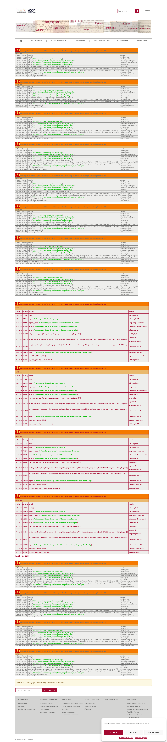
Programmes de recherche (49, 706)
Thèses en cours (89, 704)
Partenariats (44, 709)
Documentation (124, 41)
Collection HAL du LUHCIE (136, 704)
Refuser (133, 732)
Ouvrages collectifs (134, 706)
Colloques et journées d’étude (72, 704)
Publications (142, 41)
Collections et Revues (135, 715)
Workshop (65, 709)
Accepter (113, 732)
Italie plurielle (134, 718)
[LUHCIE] (26, 10)
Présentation (36, 41)
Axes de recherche (46, 704)
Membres (21, 706)
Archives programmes (47, 712)
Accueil (21, 41)
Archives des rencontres (70, 715)
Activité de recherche (59, 41)
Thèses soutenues (90, 706)
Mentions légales (141, 738)
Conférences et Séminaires (71, 706)
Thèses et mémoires (101, 41)
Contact (147, 11)
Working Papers (133, 712)
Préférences (153, 732)
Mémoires (87, 709)
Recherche (49, 690)
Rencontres (80, 41)
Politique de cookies (126, 738)
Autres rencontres (68, 712)
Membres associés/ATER (26, 709)
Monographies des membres (137, 709)
